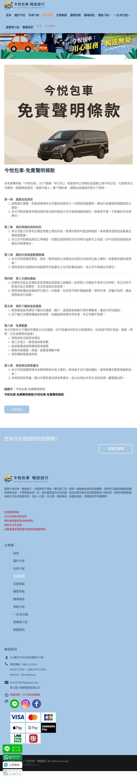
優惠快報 (75, 15)
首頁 (8, 15)
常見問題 (47, 15)
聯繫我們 (27, 27)
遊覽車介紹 (12, 27)
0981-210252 (29, 664)
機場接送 (89, 15)
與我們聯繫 (116, 449)
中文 (39, 25)
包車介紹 (33, 15)
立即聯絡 (14, 764)
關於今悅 (19, 15)
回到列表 (17, 409)
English (50, 25)
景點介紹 (103, 15)
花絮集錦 (61, 15)
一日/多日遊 (121, 15)
